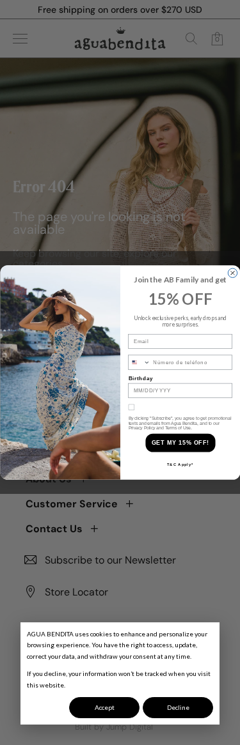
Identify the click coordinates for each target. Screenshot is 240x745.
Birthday (140, 378)
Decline (178, 707)
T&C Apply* (180, 464)
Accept (105, 707)
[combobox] (139, 362)
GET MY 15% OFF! (180, 443)
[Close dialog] (232, 272)
